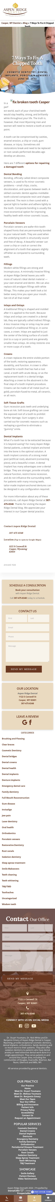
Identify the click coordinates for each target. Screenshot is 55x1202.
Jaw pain (6, 815)
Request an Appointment (27, 1118)
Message (27, 951)
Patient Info (27, 1107)
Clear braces (8, 744)
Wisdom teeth (9, 904)
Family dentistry (10, 791)
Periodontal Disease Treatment (27, 1147)
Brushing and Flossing (13, 738)
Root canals (8, 851)
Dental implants (10, 774)
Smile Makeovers (10, 868)
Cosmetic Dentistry (21, 72)
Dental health (9, 768)
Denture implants (11, 780)
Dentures (27, 1136)
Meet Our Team (27, 1099)
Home (28, 1088)
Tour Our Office (27, 1101)
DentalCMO (14, 1190)
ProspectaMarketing (27, 1193)
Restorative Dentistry (13, 845)
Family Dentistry (27, 1141)
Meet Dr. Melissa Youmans (27, 1093)
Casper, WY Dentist (11, 23)
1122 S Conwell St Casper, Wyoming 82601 (18, 549)
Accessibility (27, 1112)
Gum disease (8, 803)
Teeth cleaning (9, 874)
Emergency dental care (13, 786)
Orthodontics (9, 833)
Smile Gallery (27, 1173)
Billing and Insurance (27, 1104)
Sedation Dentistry (27, 1155)
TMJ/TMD (6, 886)
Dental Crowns (27, 1130)
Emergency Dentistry (27, 1139)
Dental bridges (9, 756)
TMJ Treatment (27, 1163)
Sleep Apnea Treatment (27, 1157)
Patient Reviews (27, 1176)
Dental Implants (27, 1133)
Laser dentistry (9, 821)
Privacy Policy (28, 1110)
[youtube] (34, 1026)
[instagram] (27, 1027)
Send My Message (24, 669)
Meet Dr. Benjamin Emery (27, 1096)
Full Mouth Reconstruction (15, 797)
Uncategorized (9, 898)
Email (27, 623)
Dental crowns (9, 762)
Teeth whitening (10, 880)
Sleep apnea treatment (13, 862)
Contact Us (27, 1115)
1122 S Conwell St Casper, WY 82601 (27, 1001)
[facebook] (20, 1026)
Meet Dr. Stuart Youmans (28, 1091)
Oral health (8, 827)
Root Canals (27, 1152)
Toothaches (8, 892)
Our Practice (27, 1085)
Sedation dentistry (11, 857)
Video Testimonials (27, 1178)
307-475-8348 (16, 533)
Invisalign (7, 809)
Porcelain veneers (34, 75)
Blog (25, 23)
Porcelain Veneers (27, 1149)
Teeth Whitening (27, 1160)
